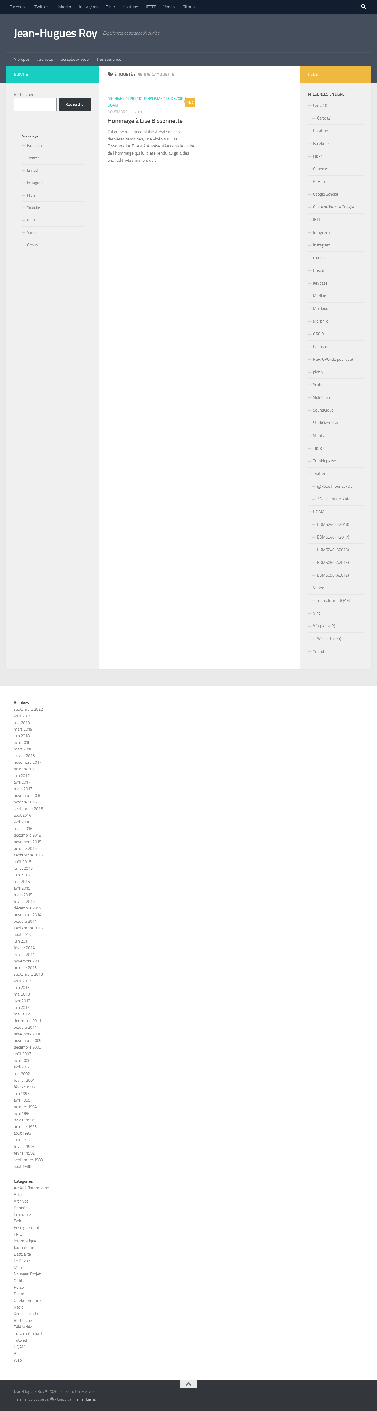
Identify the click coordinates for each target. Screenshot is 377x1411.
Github (188, 6)
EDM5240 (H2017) (333, 537)
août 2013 (22, 980)
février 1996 (24, 1086)
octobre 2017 (25, 768)
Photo (19, 1293)
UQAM (113, 105)
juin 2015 (22, 874)
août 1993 (22, 1133)
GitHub (319, 181)
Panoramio (322, 346)
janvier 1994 (24, 1120)
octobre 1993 (25, 1126)
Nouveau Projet (27, 1274)
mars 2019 (23, 729)
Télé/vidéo (23, 1327)
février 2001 (24, 1080)
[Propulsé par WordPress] (52, 1399)
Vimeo (169, 6)
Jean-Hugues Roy (55, 33)
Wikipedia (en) (329, 638)
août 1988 (22, 1166)
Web (18, 1360)
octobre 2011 (25, 1027)
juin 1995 (22, 1093)
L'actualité (22, 1254)
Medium (320, 295)
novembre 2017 (27, 762)
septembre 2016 (28, 808)
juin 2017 (22, 775)
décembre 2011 (27, 1020)
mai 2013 (22, 994)
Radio (18, 1307)
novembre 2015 (27, 841)
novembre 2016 (27, 795)
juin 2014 (22, 941)
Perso (19, 1287)
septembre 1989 (28, 1159)
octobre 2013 (25, 967)
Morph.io (320, 321)
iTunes (319, 257)
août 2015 (22, 861)
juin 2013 (22, 987)
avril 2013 (22, 1000)
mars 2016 (23, 828)
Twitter (41, 6)
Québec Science (27, 1300)
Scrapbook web (75, 59)
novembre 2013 (27, 961)
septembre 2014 (28, 927)
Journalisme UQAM (333, 600)
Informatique (25, 1240)
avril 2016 (22, 821)
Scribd (318, 384)
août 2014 (22, 934)
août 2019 (22, 716)
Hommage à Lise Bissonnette (145, 120)
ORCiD (318, 333)
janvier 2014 (24, 954)
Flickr (110, 6)
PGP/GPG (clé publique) (333, 359)
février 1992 (24, 1153)
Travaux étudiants (29, 1333)
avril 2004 (22, 1067)
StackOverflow (325, 422)
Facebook (18, 6)
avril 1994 (22, 1113)
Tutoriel (20, 1340)
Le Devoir (175, 98)
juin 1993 (22, 1139)
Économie (22, 1214)
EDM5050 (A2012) (333, 575)
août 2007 (22, 1053)
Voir (17, 1353)
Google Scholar (325, 194)
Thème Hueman (85, 1399)
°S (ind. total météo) (334, 499)
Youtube (130, 6)
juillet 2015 (23, 868)
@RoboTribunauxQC (334, 486)
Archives (45, 59)
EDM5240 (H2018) (333, 524)
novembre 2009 (27, 1040)
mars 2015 (23, 894)
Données (22, 1207)
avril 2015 (22, 888)
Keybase (320, 283)
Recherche (23, 1320)
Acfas (18, 1194)
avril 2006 (22, 1060)
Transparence (108, 59)
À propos (22, 59)
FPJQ (132, 98)
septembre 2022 (28, 709)
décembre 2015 (27, 835)
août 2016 (22, 815)
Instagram (88, 6)
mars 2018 (23, 749)
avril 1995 (22, 1100)
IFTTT (151, 6)
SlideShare (322, 397)
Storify (318, 435)
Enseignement (26, 1227)
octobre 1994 (25, 1106)
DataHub (320, 130)
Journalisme (151, 98)
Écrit (17, 1221)
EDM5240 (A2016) (333, 549)
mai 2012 (22, 1014)
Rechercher (23, 94)
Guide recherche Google (333, 207)
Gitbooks (320, 168)
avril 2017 (22, 782)
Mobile (20, 1267)
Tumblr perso (324, 460)
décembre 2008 (27, 1047)
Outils (19, 1280)
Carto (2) (324, 118)
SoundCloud (323, 410)
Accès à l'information (31, 1187)
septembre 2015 (28, 855)
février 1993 (24, 1146)
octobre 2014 (25, 921)
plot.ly (318, 372)
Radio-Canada (26, 1313)
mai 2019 (22, 722)
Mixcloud (320, 308)
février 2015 (24, 901)
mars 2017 (23, 788)
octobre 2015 (25, 848)
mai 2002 (22, 1073)
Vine (317, 613)
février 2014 (24, 947)
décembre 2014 (27, 908)
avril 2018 (22, 742)
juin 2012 (22, 1007)
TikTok (318, 448)
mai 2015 (22, 881)
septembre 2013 (28, 974)
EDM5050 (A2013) (333, 562)
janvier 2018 (24, 755)
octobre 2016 (25, 802)
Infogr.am (321, 232)
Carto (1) (320, 105)
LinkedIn (63, 6)
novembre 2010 (27, 1033)
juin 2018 (22, 735)
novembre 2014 (27, 914)
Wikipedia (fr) (324, 626)
